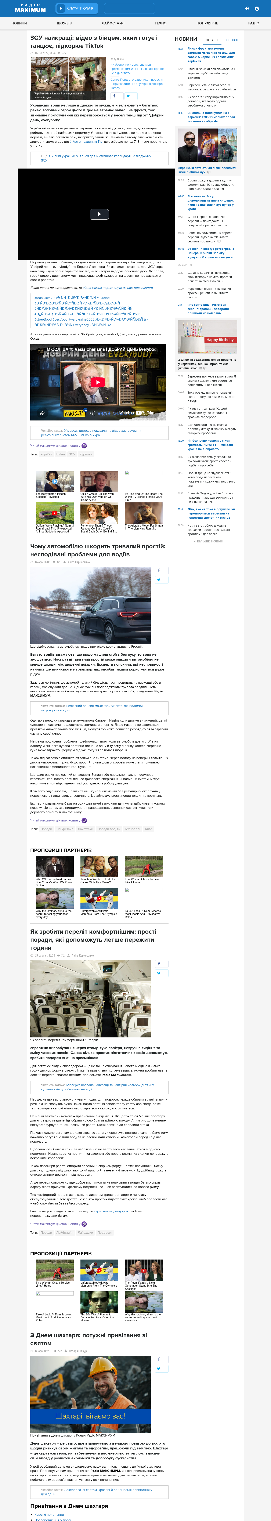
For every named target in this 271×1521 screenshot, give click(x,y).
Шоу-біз (64, 23)
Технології (133, 829)
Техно (161, 23)
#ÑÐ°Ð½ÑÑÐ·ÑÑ (119, 309)
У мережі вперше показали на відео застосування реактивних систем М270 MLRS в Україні (91, 433)
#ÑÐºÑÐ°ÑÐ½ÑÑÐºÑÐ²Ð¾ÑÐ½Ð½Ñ (64, 309)
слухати (80, 8)
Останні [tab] (212, 40)
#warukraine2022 (81, 319)
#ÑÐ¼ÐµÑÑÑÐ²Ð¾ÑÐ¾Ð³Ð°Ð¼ (87, 314)
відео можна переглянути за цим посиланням (118, 288)
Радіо (253, 23)
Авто (148, 829)
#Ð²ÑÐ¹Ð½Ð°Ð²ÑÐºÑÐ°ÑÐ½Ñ (58, 303)
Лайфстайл (113, 23)
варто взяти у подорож (111, 1211)
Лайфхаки (85, 829)
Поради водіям (108, 829)
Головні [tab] (231, 40)
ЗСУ (72, 454)
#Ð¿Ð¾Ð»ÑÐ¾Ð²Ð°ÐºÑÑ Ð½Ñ (119, 319)
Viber (84, 445)
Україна (46, 454)
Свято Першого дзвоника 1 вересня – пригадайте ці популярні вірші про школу (137, 84)
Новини (19, 23)
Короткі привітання (49, 1515)
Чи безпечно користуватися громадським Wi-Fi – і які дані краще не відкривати (137, 69)
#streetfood (43, 319)
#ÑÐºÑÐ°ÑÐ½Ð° (127, 314)
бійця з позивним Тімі (86, 142)
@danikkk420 (45, 298)
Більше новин (210, 541)
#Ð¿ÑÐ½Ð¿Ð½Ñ (48, 314)
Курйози (86, 454)
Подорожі (104, 1233)
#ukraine (103, 298)
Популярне (207, 23)
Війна (60, 454)
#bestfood (60, 319)
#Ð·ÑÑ (99, 309)
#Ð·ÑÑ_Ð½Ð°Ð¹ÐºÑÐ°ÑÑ (75, 298)
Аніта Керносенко (79, 562)
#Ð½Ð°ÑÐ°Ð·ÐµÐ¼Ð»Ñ (101, 303)
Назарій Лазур (78, 1351)
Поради (46, 829)
